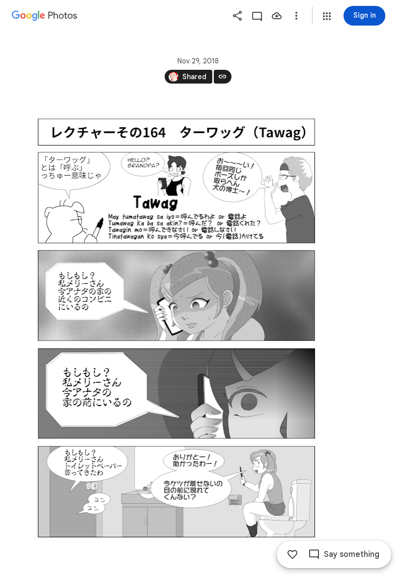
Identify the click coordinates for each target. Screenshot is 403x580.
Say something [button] (351, 554)
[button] (327, 16)
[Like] (292, 554)
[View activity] (257, 16)
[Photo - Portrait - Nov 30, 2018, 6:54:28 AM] (176, 327)
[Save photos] (277, 16)
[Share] (237, 16)
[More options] (296, 16)
